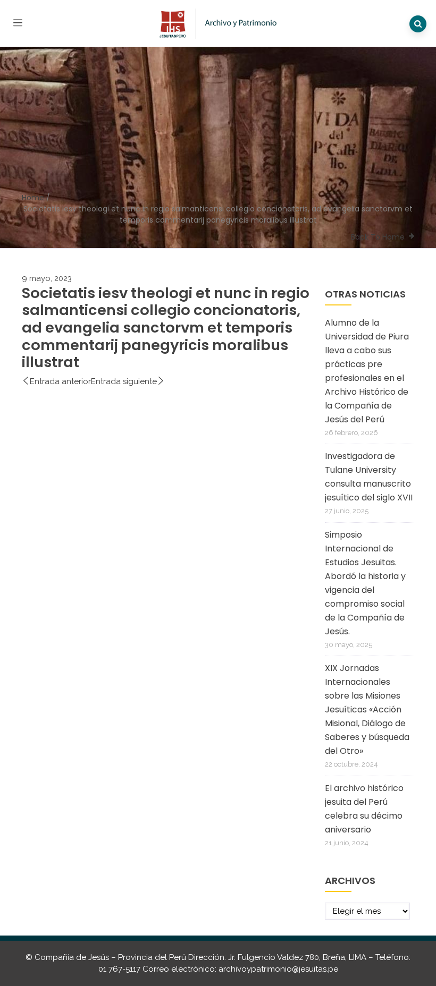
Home (33, 197)
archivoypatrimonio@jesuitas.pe (278, 969)
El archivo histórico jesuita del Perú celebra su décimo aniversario (364, 809)
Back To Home (378, 237)
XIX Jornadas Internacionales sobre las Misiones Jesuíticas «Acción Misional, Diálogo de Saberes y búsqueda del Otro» (367, 709)
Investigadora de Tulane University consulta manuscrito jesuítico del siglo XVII (369, 477)
